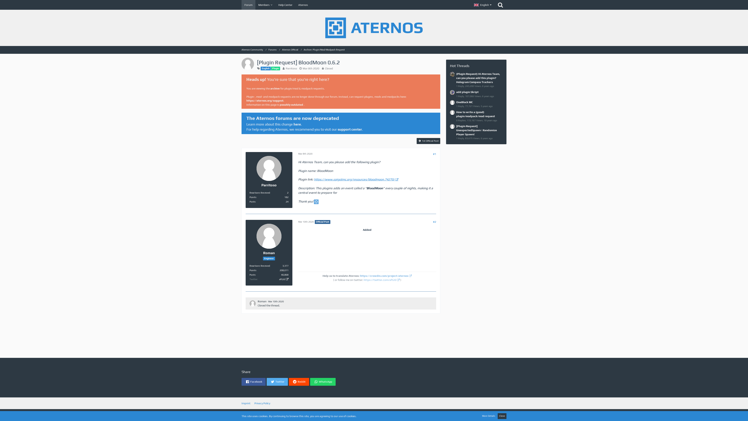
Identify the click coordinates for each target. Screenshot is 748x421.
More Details (488, 416)
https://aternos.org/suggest (264, 100)
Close (502, 416)
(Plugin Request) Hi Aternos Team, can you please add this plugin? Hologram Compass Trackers (478, 77)
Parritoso (291, 68)
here (297, 124)
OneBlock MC (464, 102)
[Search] (500, 5)
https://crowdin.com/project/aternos (384, 275)
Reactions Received (260, 192)
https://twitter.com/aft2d (380, 279)
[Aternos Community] (374, 28)
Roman (262, 301)
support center (350, 129)
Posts (253, 201)
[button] (482, 5)
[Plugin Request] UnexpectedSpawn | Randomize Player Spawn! (476, 130)
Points (253, 197)
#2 (434, 221)
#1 (434, 154)
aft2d (282, 279)
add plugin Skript (467, 92)
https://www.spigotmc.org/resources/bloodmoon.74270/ (354, 179)
